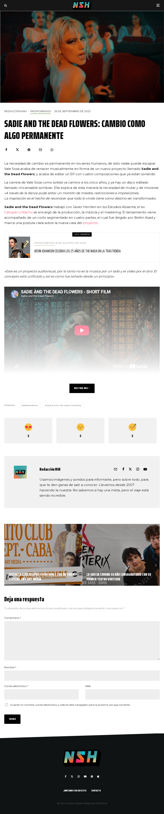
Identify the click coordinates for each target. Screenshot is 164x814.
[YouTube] (85, 776)
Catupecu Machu (18, 212)
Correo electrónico (16, 686)
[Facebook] (66, 776)
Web (88, 686)
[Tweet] (17, 149)
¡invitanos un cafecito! (74, 790)
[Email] (40, 149)
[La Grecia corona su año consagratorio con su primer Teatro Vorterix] (121, 555)
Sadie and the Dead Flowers (64, 405)
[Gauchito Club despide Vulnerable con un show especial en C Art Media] (43, 555)
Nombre (10, 667)
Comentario (12, 617)
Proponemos (40, 111)
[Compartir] (6, 149)
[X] (72, 776)
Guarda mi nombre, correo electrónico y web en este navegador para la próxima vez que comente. (70, 704)
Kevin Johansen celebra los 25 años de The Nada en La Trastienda (77, 250)
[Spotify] (92, 776)
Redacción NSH (15, 111)
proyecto (90, 223)
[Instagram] (78, 776)
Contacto (96, 790)
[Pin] (29, 149)
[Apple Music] (98, 776)
